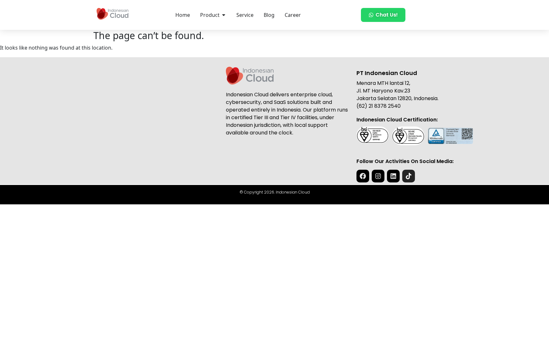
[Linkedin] (393, 176)
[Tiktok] (408, 176)
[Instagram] (378, 176)
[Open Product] (223, 15)
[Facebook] (362, 176)
